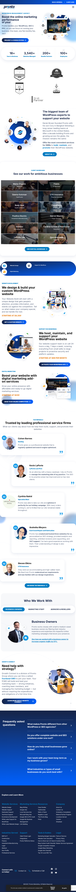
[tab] (14, 609)
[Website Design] (4, 266)
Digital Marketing (14, 271)
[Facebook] (52, 869)
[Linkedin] (52, 873)
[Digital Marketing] (4, 272)
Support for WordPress (40, 265)
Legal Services (56, 218)
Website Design (14, 265)
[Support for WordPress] (29, 265)
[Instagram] (56, 869)
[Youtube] (56, 873)
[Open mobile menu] (73, 7)
